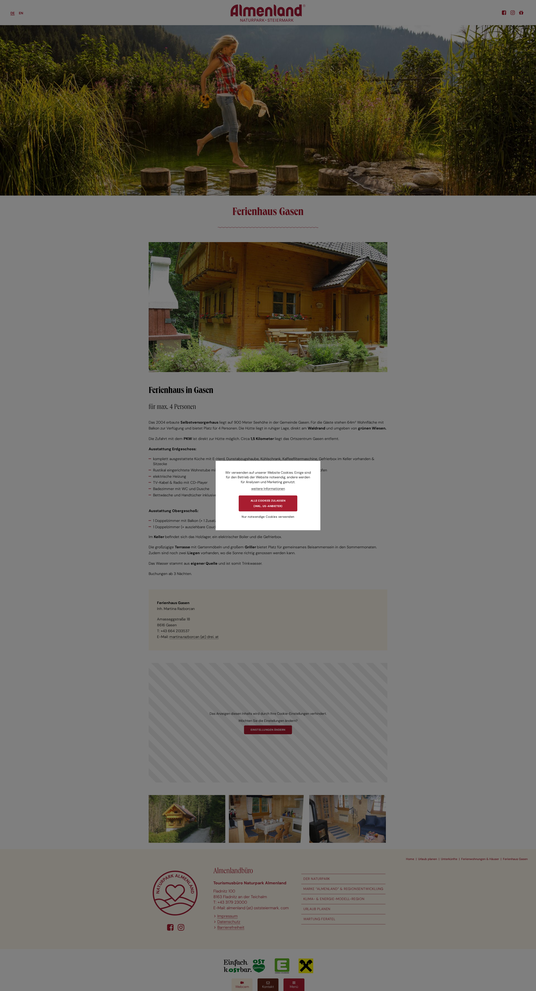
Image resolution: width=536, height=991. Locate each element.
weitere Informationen (268, 488)
